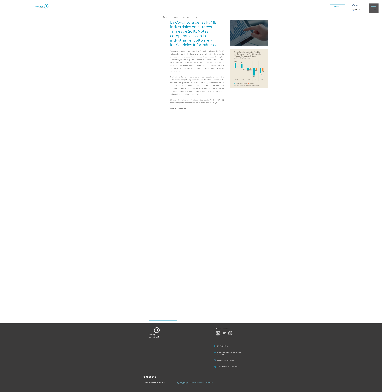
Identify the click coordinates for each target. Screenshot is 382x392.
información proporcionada (186, 382)
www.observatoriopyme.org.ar (226, 360)
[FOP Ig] (150, 377)
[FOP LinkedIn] (153, 377)
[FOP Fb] (144, 377)
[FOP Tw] (147, 377)
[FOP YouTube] (155, 377)
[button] (374, 8)
